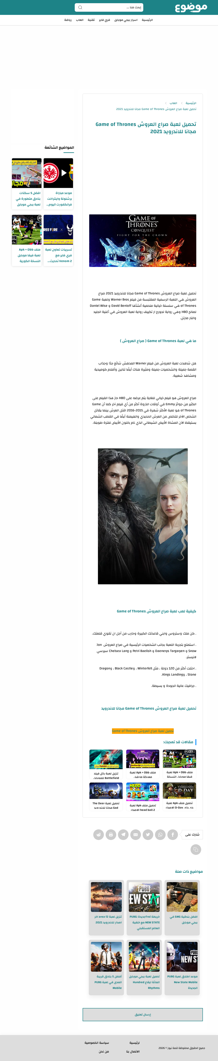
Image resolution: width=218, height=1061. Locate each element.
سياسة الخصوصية (97, 1043)
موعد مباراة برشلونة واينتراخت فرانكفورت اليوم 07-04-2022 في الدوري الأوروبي (59, 198)
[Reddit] (99, 836)
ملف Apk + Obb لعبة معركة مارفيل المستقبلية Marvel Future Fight (143, 774)
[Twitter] (149, 836)
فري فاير (104, 20)
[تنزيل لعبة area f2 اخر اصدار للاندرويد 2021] (106, 897)
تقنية (91, 20)
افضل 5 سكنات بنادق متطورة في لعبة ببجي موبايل (28, 198)
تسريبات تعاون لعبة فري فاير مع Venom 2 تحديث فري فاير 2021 (58, 255)
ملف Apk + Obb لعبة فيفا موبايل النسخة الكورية (179, 774)
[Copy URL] (197, 851)
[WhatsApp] (161, 836)
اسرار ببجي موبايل (126, 20)
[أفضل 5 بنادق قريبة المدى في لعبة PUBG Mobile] (106, 957)
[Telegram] (124, 836)
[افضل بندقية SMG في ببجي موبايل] (182, 897)
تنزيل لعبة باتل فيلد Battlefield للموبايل (106, 775)
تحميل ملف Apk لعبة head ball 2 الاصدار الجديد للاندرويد (143, 807)
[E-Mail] (136, 836)
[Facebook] (173, 836)
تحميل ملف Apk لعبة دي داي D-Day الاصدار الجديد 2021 (179, 804)
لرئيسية (134, 1043)
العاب (79, 20)
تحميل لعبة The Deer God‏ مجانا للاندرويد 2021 (106, 805)
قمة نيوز (173, 1048)
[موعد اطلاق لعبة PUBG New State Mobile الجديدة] (182, 957)
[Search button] (80, 7)
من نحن (104, 1051)
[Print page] (112, 836)
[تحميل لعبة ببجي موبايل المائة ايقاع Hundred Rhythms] (144, 957)
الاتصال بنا (133, 1051)
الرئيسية (147, 20)
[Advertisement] (109, 51)
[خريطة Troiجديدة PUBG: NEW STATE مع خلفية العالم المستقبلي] (144, 897)
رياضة (68, 20)
